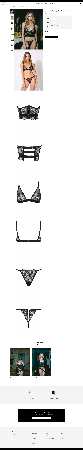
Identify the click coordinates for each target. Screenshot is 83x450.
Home (11, 6)
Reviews (46, 3)
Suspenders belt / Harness (50, 438)
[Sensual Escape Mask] (20, 362)
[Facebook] (13, 431)
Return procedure (34, 433)
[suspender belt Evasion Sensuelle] (41, 362)
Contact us (33, 443)
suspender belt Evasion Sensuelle (37, 377)
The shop (31, 3)
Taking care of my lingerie (64, 436)
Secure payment (34, 438)
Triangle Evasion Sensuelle (54, 25)
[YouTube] (16, 431)
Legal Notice (33, 441)
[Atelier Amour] (3, 3)
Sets (42, 3)
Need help (50, 398)
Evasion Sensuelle (15, 6)
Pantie (47, 433)
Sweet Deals (37, 3)
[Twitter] (15, 431)
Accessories (48, 436)
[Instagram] (12, 431)
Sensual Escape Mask (13, 377)
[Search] (77, 3)
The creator (62, 438)
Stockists (62, 433)
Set (46, 441)
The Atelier (51, 3)
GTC (32, 436)
